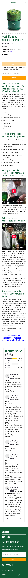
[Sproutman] (14, 2)
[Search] (5, 2)
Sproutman (9, 575)
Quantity (4, 55)
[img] (14, 374)
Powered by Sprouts (17, 575)
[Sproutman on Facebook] (3, 570)
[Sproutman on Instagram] (9, 570)
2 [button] (10, 519)
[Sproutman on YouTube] (6, 570)
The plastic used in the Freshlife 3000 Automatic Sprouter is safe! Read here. (13, 337)
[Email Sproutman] (12, 570)
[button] (6, 43)
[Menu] (2, 2)
